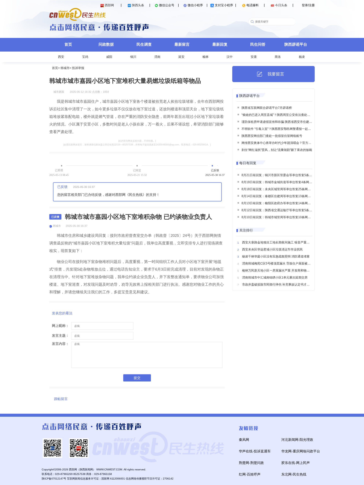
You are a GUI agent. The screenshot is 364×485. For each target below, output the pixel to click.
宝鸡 (85, 56)
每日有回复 (247, 163)
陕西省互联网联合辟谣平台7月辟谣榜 (267, 107)
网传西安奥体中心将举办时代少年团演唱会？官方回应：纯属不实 (285, 142)
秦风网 (244, 440)
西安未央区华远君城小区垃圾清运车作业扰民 (272, 249)
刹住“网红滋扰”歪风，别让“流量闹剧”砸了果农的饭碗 (277, 149)
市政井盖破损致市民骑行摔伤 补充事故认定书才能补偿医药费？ (285, 284)
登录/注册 (308, 5)
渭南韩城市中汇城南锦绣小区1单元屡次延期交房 (275, 277)
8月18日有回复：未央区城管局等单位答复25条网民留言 (279, 189)
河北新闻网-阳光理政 (297, 440)
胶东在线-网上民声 (295, 463)
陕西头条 (138, 5)
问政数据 (106, 44)
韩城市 (65, 68)
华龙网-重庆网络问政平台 (300, 451)
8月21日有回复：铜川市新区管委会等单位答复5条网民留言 (281, 175)
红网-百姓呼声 (249, 474)
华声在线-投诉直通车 (255, 451)
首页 (68, 44)
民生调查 (144, 44)
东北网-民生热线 (293, 474)
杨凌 (302, 56)
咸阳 (109, 56)
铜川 (133, 56)
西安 (61, 56)
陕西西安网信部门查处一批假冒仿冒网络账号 (272, 135)
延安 (181, 56)
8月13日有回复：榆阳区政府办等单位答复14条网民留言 (279, 203)
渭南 (157, 56)
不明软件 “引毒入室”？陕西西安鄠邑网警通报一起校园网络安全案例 (287, 128)
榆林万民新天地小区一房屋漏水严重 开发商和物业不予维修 (282, 270)
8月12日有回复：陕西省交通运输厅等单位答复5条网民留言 (281, 210)
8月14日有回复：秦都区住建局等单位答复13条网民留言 (279, 196)
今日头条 (281, 5)
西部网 (109, 5)
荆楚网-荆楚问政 (251, 463)
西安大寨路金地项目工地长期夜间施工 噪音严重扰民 (277, 242)
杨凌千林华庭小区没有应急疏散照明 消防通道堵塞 (276, 256)
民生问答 (257, 44)
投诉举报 (78, 68)
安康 (254, 56)
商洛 (278, 56)
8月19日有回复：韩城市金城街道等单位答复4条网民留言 (280, 182)
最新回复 (220, 44)
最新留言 (182, 44)
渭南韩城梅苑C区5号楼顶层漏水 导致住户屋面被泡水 (278, 263)
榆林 (205, 56)
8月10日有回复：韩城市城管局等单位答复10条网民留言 (279, 217)
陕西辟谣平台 (295, 44)
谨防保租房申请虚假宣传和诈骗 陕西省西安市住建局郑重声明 (283, 121)
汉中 (230, 56)
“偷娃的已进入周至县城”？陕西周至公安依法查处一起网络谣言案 (285, 114)
